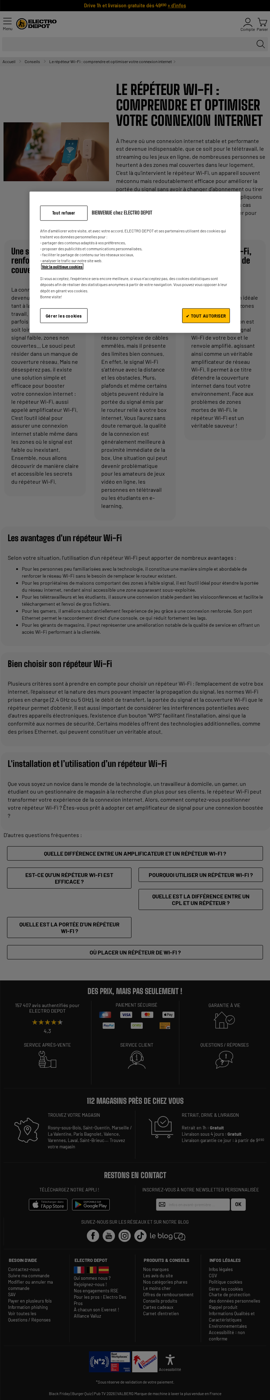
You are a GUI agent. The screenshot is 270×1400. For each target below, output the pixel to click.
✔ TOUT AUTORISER (206, 315)
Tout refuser (63, 213)
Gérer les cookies (64, 315)
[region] (135, 262)
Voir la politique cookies (62, 266)
